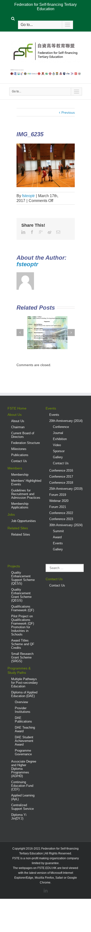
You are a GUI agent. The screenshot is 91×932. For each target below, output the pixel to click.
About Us (15, 415)
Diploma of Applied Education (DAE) (24, 694)
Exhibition (60, 439)
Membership (19, 474)
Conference (61, 427)
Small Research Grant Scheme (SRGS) (22, 657)
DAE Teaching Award (25, 729)
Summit (58, 531)
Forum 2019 (57, 495)
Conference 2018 (61, 482)
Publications (19, 455)
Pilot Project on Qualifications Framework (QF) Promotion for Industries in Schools (22, 625)
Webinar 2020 (58, 501)
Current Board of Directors (22, 435)
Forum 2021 (57, 507)
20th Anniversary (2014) (66, 421)
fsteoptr (28, 196)
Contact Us (19, 461)
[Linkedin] (23, 232)
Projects (14, 566)
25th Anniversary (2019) (66, 488)
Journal (58, 433)
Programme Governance (23, 752)
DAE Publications (23, 719)
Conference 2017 (61, 476)
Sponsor (59, 451)
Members (15, 468)
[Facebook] (32, 232)
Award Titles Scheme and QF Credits (22, 644)
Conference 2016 (61, 470)
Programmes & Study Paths (19, 670)
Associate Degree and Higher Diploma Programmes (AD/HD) (23, 769)
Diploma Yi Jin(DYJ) (18, 816)
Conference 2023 (61, 519)
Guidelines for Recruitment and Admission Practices (25, 494)
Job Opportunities (23, 521)
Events (51, 408)
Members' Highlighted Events (26, 482)
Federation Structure (25, 443)
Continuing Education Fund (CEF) (22, 785)
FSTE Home (17, 408)
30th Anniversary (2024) (66, 525)
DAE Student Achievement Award (24, 740)
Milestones (18, 449)
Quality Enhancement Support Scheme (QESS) (23, 578)
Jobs (11, 514)
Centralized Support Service (22, 807)
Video (57, 445)
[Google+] (41, 232)
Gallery (58, 457)
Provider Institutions (22, 710)
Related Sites (18, 528)
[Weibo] (49, 232)
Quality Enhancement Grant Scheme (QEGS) (21, 595)
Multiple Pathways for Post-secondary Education (24, 682)
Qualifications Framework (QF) (22, 608)
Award (57, 537)
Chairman (18, 427)
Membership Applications (19, 505)
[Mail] (58, 232)
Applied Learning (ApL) (22, 797)
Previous (68, 112)
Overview (21, 702)
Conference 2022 (61, 513)
